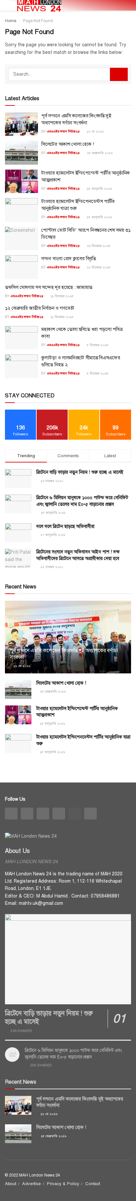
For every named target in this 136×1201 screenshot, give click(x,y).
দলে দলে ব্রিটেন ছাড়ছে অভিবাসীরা (65, 526)
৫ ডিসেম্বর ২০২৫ (97, 345)
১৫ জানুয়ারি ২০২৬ (99, 188)
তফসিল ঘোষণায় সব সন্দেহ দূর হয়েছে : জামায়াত (48, 287)
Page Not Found (38, 21)
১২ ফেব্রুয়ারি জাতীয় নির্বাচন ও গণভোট (39, 308)
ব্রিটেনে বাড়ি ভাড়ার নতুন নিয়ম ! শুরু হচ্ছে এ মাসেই (79, 472)
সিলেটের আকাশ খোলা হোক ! (67, 144)
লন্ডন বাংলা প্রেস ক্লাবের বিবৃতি (68, 258)
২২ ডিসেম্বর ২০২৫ (98, 267)
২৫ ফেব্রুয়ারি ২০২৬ (99, 153)
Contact (92, 1183)
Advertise (31, 1183)
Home (10, 21)
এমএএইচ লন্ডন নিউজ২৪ (63, 131)
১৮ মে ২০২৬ (95, 131)
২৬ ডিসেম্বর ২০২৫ (98, 246)
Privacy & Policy (63, 1183)
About (10, 1183)
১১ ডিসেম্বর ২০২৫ (62, 296)
